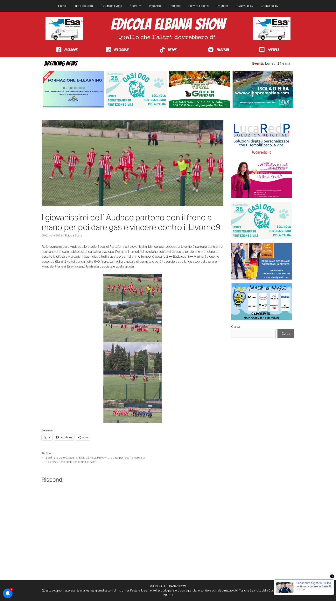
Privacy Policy (244, 6)
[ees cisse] (261, 261)
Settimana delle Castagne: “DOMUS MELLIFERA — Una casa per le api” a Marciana (95, 457)
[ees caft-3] (73, 89)
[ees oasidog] (261, 220)
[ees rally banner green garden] (199, 89)
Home (62, 6)
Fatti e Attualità (83, 6)
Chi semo (175, 6)
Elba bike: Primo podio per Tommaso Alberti (72, 462)
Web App (155, 6)
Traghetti (222, 6)
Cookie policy (269, 6)
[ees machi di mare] (261, 301)
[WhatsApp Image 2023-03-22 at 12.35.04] (261, 138)
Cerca (235, 326)
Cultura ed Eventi (111, 6)
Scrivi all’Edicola (198, 6)
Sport (133, 6)
